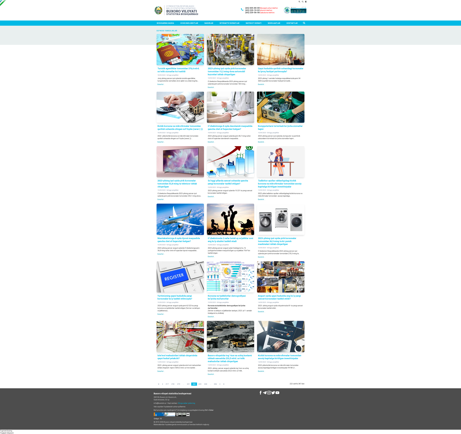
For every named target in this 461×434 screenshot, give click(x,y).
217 (167, 384)
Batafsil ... (161, 84)
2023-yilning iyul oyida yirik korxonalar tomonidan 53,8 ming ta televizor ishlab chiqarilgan (177, 183)
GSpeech (10, 433)
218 (172, 384)
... (183, 384)
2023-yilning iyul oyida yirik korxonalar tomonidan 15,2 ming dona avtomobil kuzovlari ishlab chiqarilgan (227, 71)
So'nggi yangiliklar (173, 75)
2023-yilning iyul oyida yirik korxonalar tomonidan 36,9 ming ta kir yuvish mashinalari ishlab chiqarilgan (277, 241)
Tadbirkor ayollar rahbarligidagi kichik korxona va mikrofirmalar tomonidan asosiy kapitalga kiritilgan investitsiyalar (279, 183)
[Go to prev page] (162, 384)
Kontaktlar (292, 23)
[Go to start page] (159, 384)
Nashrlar (208, 23)
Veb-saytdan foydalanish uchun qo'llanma (169, 407)
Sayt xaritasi (172, 403)
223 (199, 384)
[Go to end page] (224, 384)
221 (188, 384)
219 (178, 384)
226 (215, 384)
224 (205, 384)
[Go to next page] (220, 384)
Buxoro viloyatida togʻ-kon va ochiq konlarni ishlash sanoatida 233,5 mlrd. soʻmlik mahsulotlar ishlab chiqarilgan (230, 358)
